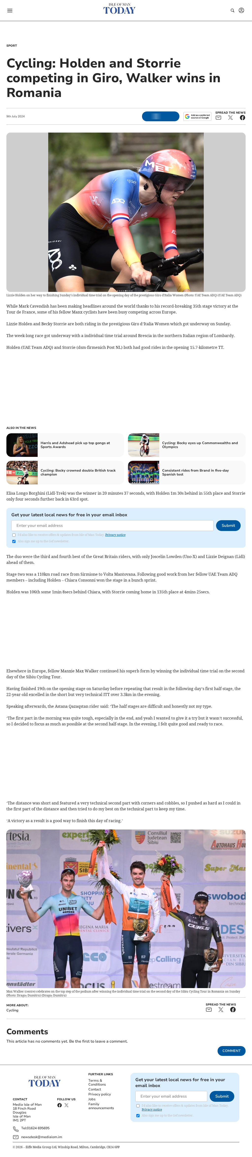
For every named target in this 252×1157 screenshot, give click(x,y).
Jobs (91, 1099)
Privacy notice (115, 535)
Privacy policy (99, 1094)
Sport (11, 46)
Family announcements (101, 1106)
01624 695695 (38, 1128)
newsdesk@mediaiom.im (41, 1137)
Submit (228, 525)
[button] (10, 10)
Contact (94, 1089)
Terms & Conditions (97, 1082)
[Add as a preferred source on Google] (197, 116)
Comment (231, 1050)
